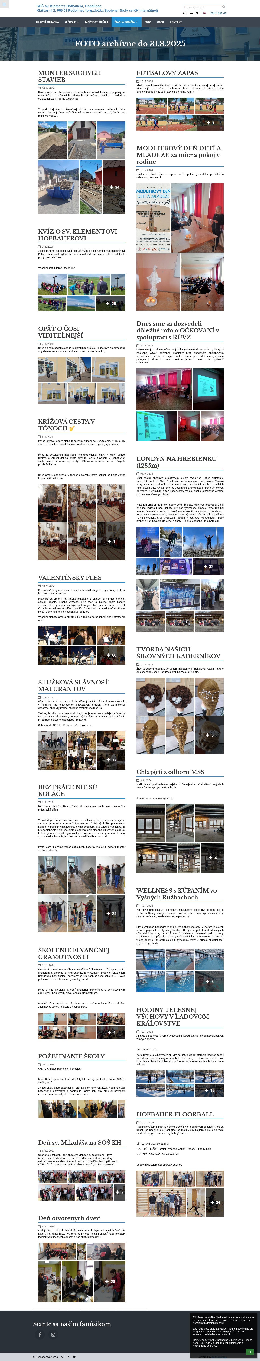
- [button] (192, 13)
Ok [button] (249, 1352)
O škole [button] (70, 22)
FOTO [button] (148, 22)
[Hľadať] (223, 7)
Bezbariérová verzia (46, 1356)
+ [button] (185, 13)
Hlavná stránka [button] (47, 22)
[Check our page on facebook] (40, 1335)
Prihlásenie (218, 13)
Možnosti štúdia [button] (96, 22)
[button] (197, 13)
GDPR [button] (160, 22)
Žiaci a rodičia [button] (125, 22)
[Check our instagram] (53, 1335)
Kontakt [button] (176, 22)
